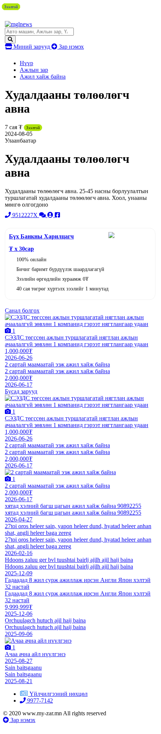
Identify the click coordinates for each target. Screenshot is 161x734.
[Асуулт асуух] (43, 215)
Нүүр (26, 63)
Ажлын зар (34, 70)
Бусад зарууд (21, 391)
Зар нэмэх (70, 46)
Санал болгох (22, 310)
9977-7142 (39, 700)
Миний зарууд (31, 46)
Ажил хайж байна (43, 76)
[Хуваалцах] (57, 215)
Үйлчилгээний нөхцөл (58, 694)
